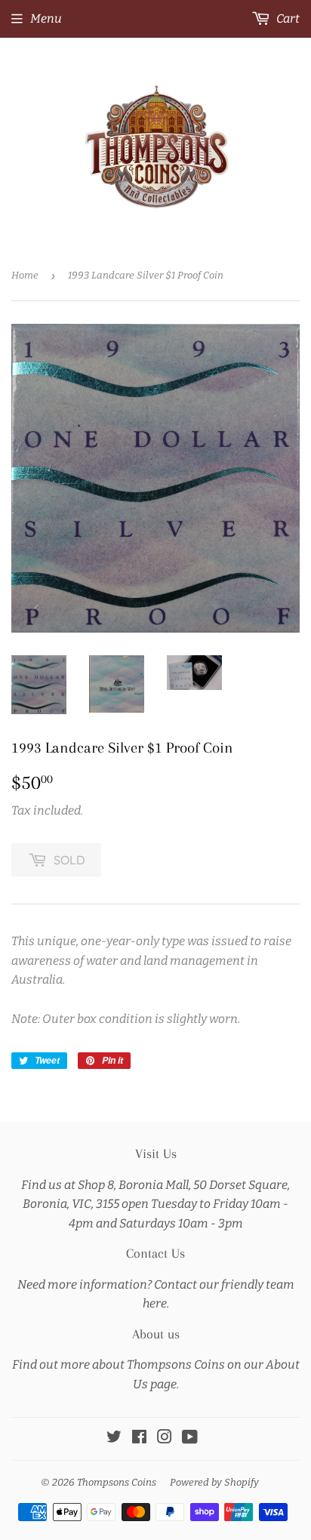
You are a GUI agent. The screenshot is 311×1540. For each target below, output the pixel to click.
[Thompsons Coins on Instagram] (164, 1438)
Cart (287, 18)
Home (24, 275)
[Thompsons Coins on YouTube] (190, 1438)
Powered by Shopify (214, 1482)
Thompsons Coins (116, 1482)
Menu (46, 18)
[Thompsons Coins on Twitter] (114, 1438)
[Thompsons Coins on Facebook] (139, 1438)
